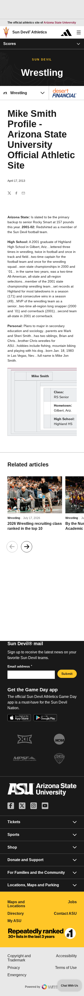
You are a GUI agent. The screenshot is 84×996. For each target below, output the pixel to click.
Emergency (24, 975)
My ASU (24, 921)
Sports (13, 835)
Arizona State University (60, 22)
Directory (24, 913)
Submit (67, 674)
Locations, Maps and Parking (33, 885)
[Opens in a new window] (42, 933)
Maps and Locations (24, 904)
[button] (26, 546)
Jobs (72, 902)
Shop (12, 847)
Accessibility (66, 956)
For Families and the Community (36, 872)
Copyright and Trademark (24, 958)
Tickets (13, 822)
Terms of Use (66, 968)
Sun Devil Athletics (29, 32)
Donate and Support (25, 860)
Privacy (24, 968)
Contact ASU (65, 913)
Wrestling (13, 518)
